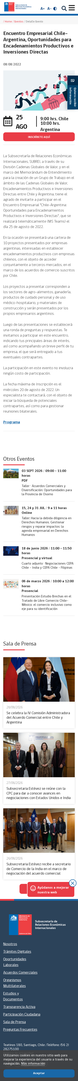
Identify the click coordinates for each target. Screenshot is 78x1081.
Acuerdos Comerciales (20, 973)
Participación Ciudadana (21, 1015)
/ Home (7, 21)
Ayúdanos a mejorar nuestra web (53, 890)
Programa (11, 422)
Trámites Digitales (17, 952)
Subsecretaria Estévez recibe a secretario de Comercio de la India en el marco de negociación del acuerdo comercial (38, 869)
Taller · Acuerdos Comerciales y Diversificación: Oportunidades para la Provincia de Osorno (47, 490)
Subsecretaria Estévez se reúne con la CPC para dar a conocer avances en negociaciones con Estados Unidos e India (38, 793)
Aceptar (39, 1073)
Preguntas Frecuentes (20, 1030)
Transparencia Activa (19, 1007)
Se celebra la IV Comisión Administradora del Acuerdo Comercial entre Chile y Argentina (38, 718)
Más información (33, 1063)
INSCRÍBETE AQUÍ (39, 137)
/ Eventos (18, 21)
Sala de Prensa (14, 1022)
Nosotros (10, 944)
